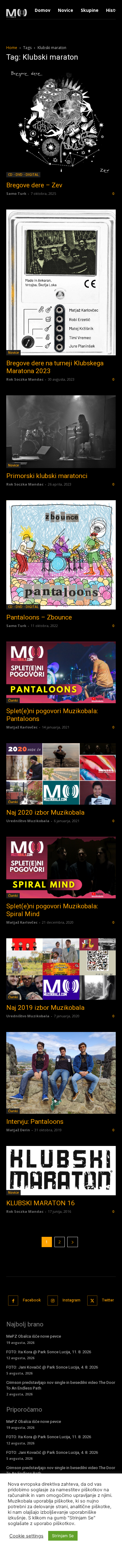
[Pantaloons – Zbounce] (61, 555)
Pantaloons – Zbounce (39, 617)
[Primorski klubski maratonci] (61, 431)
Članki (13, 700)
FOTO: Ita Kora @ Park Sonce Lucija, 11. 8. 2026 (48, 1352)
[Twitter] (92, 1301)
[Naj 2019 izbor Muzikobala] (61, 969)
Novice (13, 352)
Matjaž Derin (18, 1130)
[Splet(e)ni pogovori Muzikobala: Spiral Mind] (61, 867)
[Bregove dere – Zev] (61, 122)
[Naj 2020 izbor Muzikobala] (61, 774)
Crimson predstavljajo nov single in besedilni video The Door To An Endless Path (60, 1385)
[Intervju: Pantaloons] (61, 1073)
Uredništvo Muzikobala (27, 820)
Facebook (32, 1300)
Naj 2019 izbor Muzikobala (45, 1007)
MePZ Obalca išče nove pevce (33, 1336)
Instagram (71, 1300)
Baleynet (91, 1534)
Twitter (108, 1300)
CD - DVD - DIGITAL (23, 174)
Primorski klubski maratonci (47, 476)
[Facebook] (13, 1301)
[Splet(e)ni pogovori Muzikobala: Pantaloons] (61, 672)
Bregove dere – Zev (34, 185)
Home (11, 47)
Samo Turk (16, 193)
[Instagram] (53, 1301)
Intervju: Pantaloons (35, 1121)
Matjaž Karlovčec (22, 727)
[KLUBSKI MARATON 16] (61, 1170)
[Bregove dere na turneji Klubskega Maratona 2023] (61, 282)
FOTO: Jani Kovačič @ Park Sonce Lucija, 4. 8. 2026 (52, 1367)
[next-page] (72, 1242)
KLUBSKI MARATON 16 (40, 1203)
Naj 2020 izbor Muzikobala (45, 812)
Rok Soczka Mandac (24, 379)
